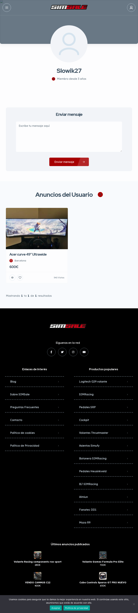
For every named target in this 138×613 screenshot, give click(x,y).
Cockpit (84, 420)
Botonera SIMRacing (93, 458)
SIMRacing (86, 394)
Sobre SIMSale (20, 394)
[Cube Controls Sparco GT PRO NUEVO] (103, 576)
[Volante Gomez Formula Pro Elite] (103, 555)
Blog (13, 381)
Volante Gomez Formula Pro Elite (103, 562)
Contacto (16, 420)
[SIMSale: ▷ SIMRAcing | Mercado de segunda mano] (69, 7)
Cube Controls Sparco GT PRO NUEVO (102, 582)
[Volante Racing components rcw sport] (37, 555)
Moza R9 (84, 522)
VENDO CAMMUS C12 (37, 582)
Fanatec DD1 (87, 509)
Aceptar (55, 608)
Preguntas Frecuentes (24, 407)
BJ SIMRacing (88, 484)
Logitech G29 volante (93, 381)
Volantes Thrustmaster (93, 432)
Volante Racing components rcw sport (37, 562)
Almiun (83, 497)
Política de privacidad (76, 608)
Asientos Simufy (89, 445)
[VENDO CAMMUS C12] (37, 576)
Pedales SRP (87, 407)
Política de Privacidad (24, 445)
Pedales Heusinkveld (93, 471)
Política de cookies (22, 432)
